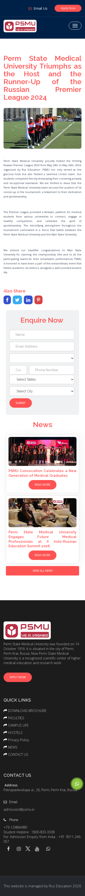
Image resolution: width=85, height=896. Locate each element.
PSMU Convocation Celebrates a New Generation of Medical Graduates (42, 473)
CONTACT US (18, 754)
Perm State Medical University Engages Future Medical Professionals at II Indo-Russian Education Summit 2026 (42, 539)
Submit (21, 403)
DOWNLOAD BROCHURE (27, 710)
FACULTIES (16, 717)
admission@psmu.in (19, 809)
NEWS (12, 747)
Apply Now (68, 8)
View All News (43, 571)
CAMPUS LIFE (18, 725)
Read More (42, 485)
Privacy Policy (18, 739)
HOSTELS (15, 732)
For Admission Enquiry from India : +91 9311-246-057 (42, 839)
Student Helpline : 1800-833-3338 (29, 832)
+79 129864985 (15, 827)
